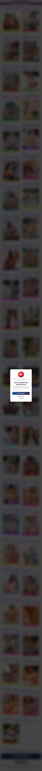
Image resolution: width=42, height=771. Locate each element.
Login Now (21, 398)
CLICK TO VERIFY (21, 393)
